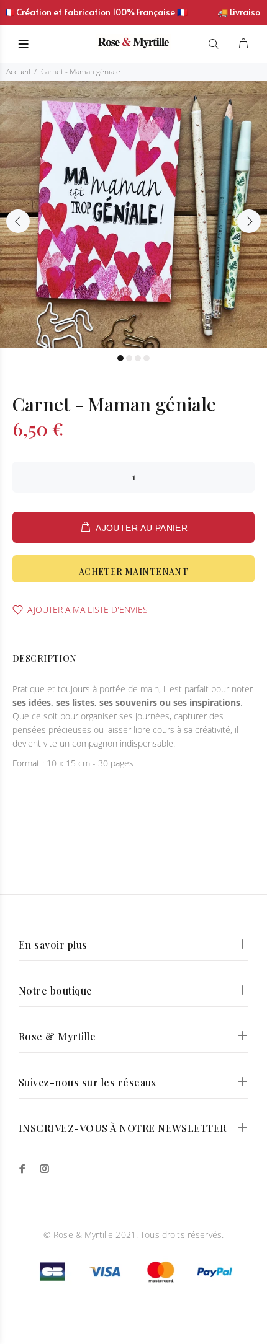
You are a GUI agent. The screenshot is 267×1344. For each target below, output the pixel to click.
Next (249, 221)
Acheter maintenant (134, 572)
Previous (18, 221)
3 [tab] (138, 358)
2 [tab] (129, 358)
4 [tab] (146, 358)
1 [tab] (120, 358)
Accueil (18, 71)
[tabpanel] (133, 214)
